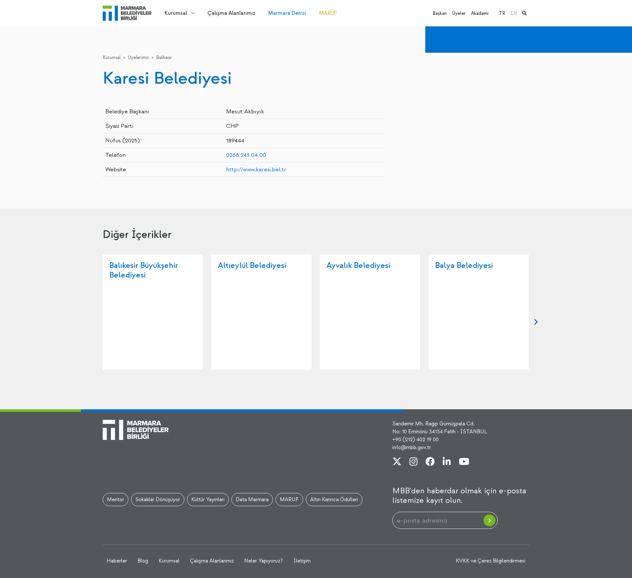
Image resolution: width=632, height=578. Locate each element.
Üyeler (459, 13)
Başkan (440, 13)
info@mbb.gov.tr (411, 447)
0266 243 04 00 (246, 155)
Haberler (117, 561)
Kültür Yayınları (207, 499)
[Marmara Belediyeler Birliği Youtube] (464, 462)
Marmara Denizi (287, 13)
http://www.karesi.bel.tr (256, 169)
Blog (143, 561)
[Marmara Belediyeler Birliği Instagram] (414, 462)
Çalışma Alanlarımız (231, 13)
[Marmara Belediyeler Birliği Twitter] (397, 462)
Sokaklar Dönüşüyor (157, 499)
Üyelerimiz (138, 57)
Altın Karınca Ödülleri (334, 499)
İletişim (302, 561)
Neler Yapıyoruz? (263, 561)
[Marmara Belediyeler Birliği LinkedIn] (447, 462)
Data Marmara (252, 499)
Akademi (479, 13)
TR (502, 13)
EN (514, 13)
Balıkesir (164, 57)
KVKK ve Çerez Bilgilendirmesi (490, 561)
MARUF (328, 13)
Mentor (115, 499)
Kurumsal (176, 13)
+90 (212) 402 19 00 (415, 439)
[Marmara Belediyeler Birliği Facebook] (430, 462)
